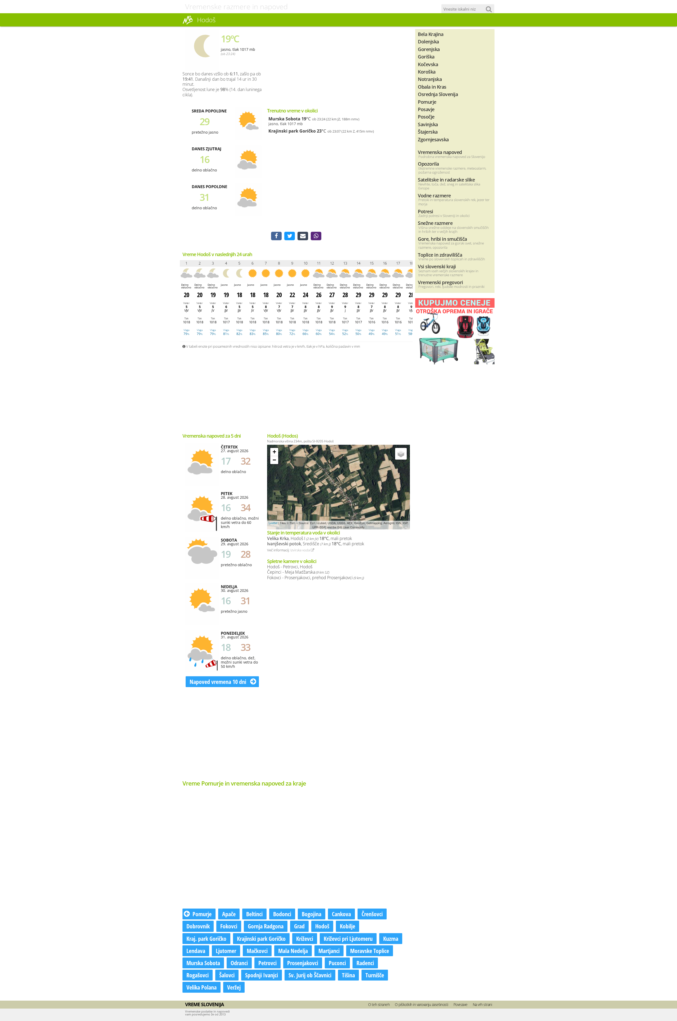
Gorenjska (429, 49)
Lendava (195, 951)
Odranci (239, 963)
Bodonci (282, 914)
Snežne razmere (435, 223)
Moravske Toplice (369, 951)
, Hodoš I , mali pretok (309, 538)
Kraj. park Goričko (206, 938)
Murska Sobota (284, 119)
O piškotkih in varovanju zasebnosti (421, 1004)
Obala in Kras (432, 86)
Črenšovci (372, 914)
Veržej (234, 987)
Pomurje (202, 914)
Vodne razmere (434, 195)
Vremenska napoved (440, 152)
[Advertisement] (365, 66)
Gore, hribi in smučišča (442, 238)
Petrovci (267, 963)
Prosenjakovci (302, 963)
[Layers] (401, 454)
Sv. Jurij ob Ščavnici (310, 975)
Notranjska (430, 79)
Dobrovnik (198, 926)
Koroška (427, 71)
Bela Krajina (430, 34)
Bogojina (311, 914)
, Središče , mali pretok (315, 544)
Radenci (365, 963)
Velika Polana (201, 987)
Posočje (426, 116)
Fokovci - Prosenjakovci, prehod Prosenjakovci (315, 577)
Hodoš (322, 926)
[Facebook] (276, 236)
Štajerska (428, 131)
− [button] (274, 460)
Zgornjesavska (433, 139)
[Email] (303, 236)
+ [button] (274, 451)
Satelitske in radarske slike (446, 179)
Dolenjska (428, 41)
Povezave (461, 1004)
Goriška (426, 56)
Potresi (425, 211)
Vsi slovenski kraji (437, 266)
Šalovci (227, 975)
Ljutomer (226, 951)
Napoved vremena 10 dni (219, 682)
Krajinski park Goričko (292, 131)
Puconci (337, 963)
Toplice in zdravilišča (440, 254)
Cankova (341, 914)
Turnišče (374, 975)
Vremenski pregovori (440, 282)
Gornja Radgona (265, 926)
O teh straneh (379, 1004)
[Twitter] (289, 236)
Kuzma (390, 938)
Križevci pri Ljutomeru (348, 938)
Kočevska (428, 64)
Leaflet (273, 523)
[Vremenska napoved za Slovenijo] (187, 23)
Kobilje (347, 926)
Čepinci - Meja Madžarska (298, 572)
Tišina (348, 975)
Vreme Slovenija (204, 1004)
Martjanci (329, 951)
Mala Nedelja (293, 951)
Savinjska (428, 124)
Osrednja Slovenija (438, 94)
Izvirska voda (300, 550)
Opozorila (428, 163)
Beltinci (254, 914)
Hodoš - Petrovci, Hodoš (289, 567)
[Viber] (316, 236)
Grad (299, 926)
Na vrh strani (482, 1004)
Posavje (426, 109)
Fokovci (228, 926)
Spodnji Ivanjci (261, 975)
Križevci (304, 938)
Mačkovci (257, 951)
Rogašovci (197, 975)
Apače (229, 914)
